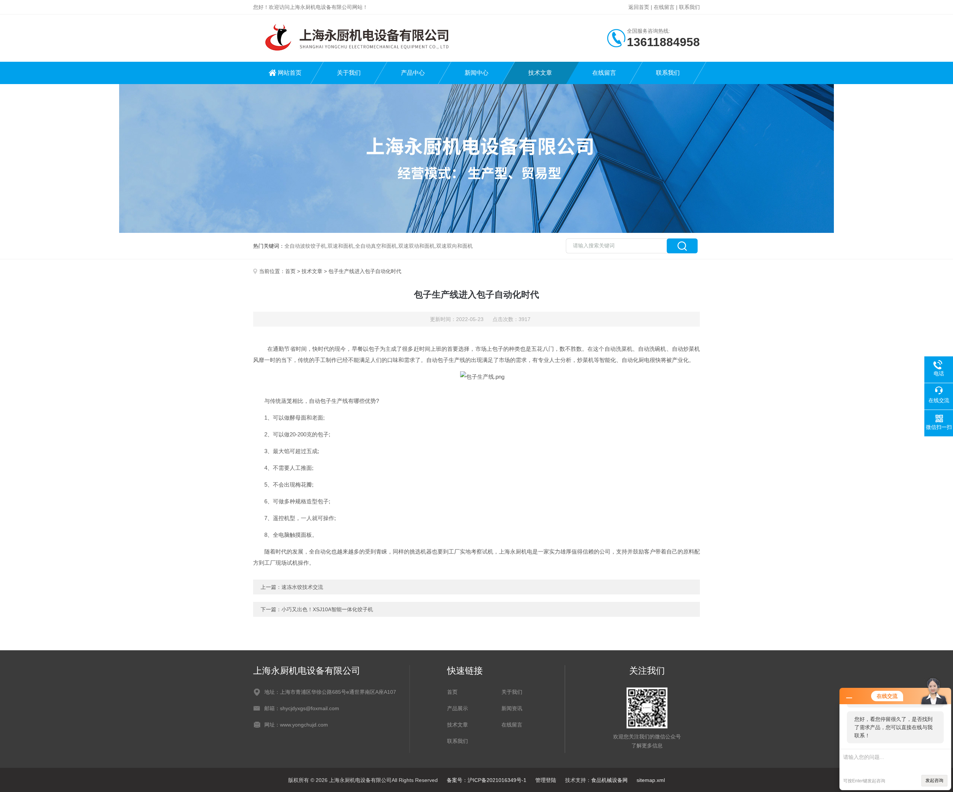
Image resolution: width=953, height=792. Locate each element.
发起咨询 (934, 780)
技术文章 (540, 73)
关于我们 (349, 73)
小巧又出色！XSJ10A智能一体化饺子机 (327, 609)
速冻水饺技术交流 (302, 587)
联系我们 (689, 7)
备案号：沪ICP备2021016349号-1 (486, 780)
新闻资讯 (511, 708)
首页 (290, 271)
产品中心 (413, 73)
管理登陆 (545, 780)
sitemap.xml (651, 780)
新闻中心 (476, 73)
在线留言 (664, 7)
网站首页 (290, 73)
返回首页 (638, 7)
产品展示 (457, 708)
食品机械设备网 (609, 780)
